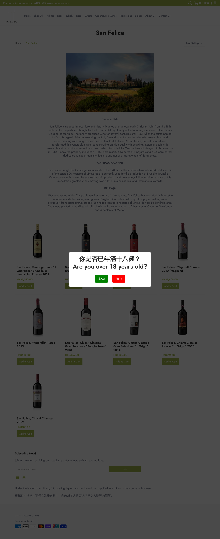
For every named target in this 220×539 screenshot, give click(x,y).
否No (118, 279)
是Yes (101, 279)
